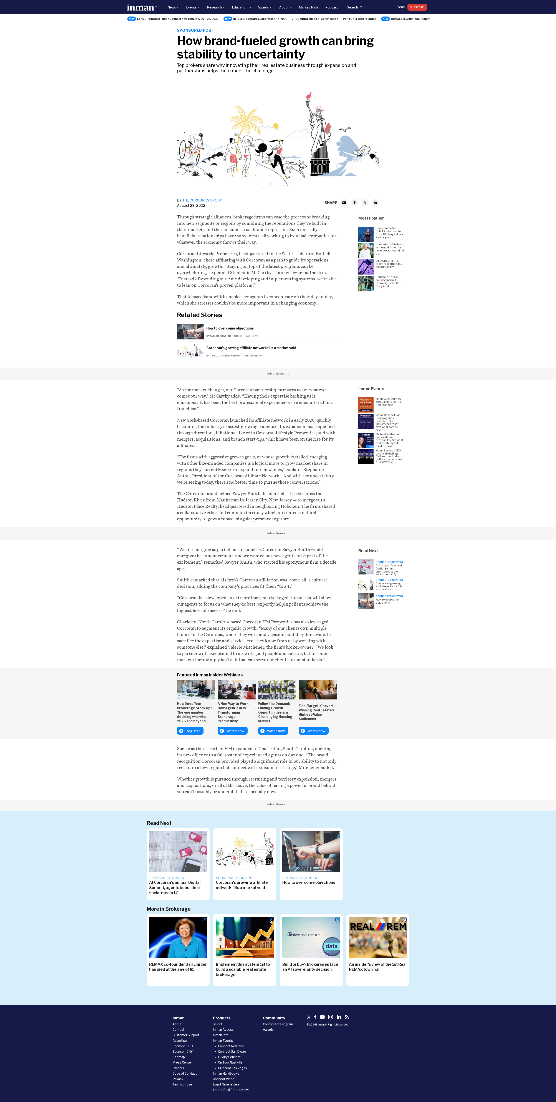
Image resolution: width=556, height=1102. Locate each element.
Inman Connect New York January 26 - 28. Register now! (389, 401)
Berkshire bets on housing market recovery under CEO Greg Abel (389, 281)
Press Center (182, 1062)
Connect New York (231, 1046)
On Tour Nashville (230, 1062)
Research (214, 7)
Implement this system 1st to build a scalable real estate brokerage (243, 969)
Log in (401, 7)
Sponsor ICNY (183, 1051)
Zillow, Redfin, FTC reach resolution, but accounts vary (389, 263)
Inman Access (223, 1029)
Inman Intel (221, 1035)
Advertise (180, 1040)
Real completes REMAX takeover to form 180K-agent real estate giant (390, 232)
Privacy (178, 1079)
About (284, 7)
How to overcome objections (230, 328)
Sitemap (179, 1057)
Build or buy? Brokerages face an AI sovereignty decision (310, 967)
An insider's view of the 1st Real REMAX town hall (378, 967)
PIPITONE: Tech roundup (359, 18)
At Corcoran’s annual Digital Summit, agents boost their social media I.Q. (389, 570)
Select (217, 1024)
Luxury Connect (229, 1057)
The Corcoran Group (202, 200)
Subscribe (417, 7)
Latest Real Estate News (231, 1090)
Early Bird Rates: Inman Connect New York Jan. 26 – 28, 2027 (178, 18)
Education (239, 7)
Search (352, 7)
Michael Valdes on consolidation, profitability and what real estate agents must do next (389, 440)
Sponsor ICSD (183, 1046)
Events (191, 7)
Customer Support (186, 1035)
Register (193, 731)
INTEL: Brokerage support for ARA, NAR (260, 18)
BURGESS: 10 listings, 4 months (412, 18)
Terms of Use (182, 1084)
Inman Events (223, 1040)
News (171, 7)
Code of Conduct (185, 1073)
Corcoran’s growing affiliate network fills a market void (251, 348)
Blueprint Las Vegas (232, 1068)
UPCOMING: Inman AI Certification (314, 18)
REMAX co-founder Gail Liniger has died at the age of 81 (178, 967)
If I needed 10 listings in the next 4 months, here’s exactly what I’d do (390, 249)
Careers (178, 1068)
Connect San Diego (232, 1051)
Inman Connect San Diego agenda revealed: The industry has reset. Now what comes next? (388, 422)
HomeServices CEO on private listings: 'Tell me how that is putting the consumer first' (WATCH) (390, 456)
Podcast (331, 7)
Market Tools (309, 7)
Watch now (235, 731)
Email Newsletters (226, 1084)
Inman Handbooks (226, 1073)
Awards (263, 7)
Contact (178, 1029)
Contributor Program (278, 1024)
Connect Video (223, 1079)
